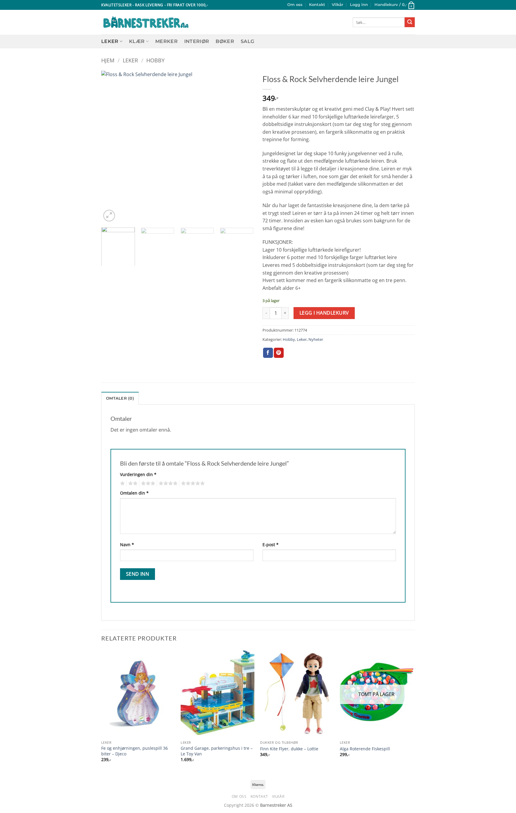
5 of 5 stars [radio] (192, 483)
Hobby (155, 60)
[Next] (243, 147)
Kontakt (317, 4)
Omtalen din (134, 493)
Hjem (107, 60)
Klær (137, 41)
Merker (166, 41)
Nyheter (315, 339)
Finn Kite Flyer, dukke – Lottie (289, 749)
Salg (247, 41)
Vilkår (337, 4)
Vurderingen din (138, 474)
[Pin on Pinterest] (279, 353)
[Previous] (111, 147)
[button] (359, 4)
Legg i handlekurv (324, 313)
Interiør (196, 41)
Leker (110, 41)
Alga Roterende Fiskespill (365, 749)
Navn (127, 544)
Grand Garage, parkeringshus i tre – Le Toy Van (217, 751)
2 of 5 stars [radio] (132, 483)
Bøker (225, 41)
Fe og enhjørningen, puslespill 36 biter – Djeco (134, 751)
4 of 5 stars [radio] (167, 483)
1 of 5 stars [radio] (122, 483)
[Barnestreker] (146, 22)
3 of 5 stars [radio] (147, 483)
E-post (270, 544)
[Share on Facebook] (268, 353)
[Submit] (410, 22)
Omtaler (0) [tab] (120, 398)
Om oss (294, 4)
